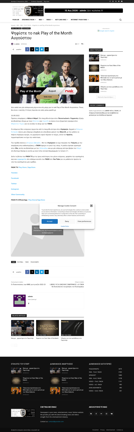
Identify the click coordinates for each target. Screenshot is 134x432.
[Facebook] (110, 1)
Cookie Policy (65, 226)
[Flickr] (101, 414)
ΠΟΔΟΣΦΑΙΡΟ (26, 28)
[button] (91, 206)
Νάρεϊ (79, 148)
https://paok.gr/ (32, 299)
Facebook (15, 178)
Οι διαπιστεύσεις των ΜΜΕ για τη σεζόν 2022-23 (28, 284)
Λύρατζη (45, 121)
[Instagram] (113, 1)
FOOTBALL (20, 262)
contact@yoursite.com (56, 421)
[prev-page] (12, 345)
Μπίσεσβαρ (43, 148)
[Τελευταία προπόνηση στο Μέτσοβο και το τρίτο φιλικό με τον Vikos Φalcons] (94, 78)
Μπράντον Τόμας (17, 124)
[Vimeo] (119, 1)
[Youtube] (121, 1)
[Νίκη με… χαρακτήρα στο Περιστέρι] (22, 328)
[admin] (12, 44)
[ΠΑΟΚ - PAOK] (28, 11)
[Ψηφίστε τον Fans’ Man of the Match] (47, 328)
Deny (67, 221)
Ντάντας (36, 121)
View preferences (84, 221)
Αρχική (13, 25)
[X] (116, 1)
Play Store (32, 200)
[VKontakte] (112, 414)
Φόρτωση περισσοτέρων (105, 97)
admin (17, 44)
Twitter (14, 184)
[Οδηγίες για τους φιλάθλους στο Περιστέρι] (72, 328)
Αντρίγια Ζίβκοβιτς (34, 143)
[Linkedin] (37, 49)
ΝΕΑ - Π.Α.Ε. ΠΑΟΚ (25, 25)
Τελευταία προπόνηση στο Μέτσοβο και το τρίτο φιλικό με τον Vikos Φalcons (111, 78)
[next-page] (15, 345)
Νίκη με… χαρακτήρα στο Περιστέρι (22, 338)
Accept (49, 221)
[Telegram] (42, 49)
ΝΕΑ (18, 25)
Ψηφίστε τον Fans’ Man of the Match (47, 338)
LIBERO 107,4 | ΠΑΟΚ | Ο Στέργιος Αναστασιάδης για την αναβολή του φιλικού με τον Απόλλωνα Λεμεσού (105, 113)
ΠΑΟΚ (27, 262)
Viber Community (17, 194)
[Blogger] (91, 414)
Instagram (15, 189)
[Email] (46, 49)
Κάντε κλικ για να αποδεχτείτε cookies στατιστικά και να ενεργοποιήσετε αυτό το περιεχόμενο (48, 230)
